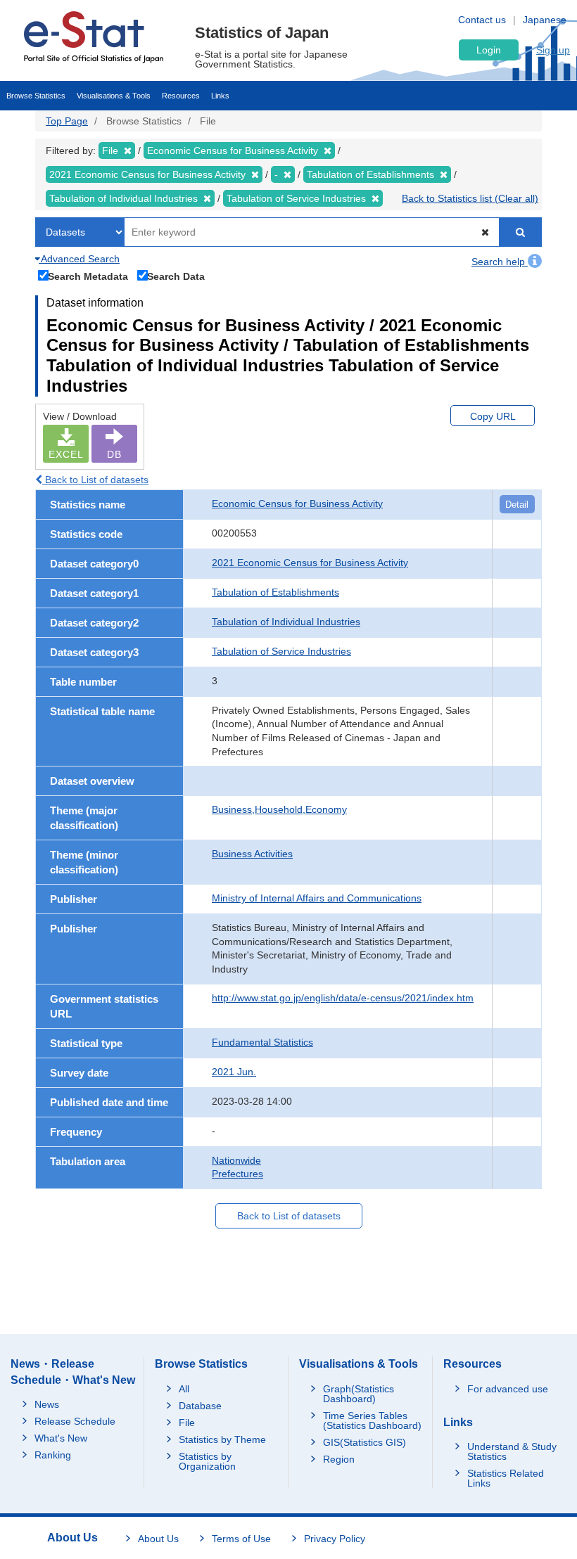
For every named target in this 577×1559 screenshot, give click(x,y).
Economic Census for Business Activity (297, 503)
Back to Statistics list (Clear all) (470, 198)
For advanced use (507, 1389)
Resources (181, 95)
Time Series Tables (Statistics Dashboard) (372, 1420)
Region (339, 1459)
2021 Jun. (234, 1071)
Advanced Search (79, 259)
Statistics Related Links (505, 1478)
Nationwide (236, 1160)
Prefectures (237, 1173)
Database (200, 1406)
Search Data (176, 276)
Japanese (544, 20)
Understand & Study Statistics (512, 1451)
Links (220, 95)
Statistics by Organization (207, 1461)
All (184, 1389)
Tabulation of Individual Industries (286, 621)
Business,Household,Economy (279, 809)
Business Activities (252, 853)
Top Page (67, 121)
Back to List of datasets (95, 480)
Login (488, 50)
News (46, 1404)
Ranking (52, 1455)
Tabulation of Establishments (275, 592)
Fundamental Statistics (262, 1042)
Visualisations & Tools (114, 95)
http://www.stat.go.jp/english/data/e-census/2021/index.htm (343, 997)
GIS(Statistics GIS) (364, 1442)
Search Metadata (88, 276)
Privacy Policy (334, 1539)
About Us (158, 1539)
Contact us (482, 20)
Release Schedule (74, 1421)
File (187, 1423)
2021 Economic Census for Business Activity (310, 562)
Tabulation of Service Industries (281, 651)
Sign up (553, 50)
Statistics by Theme (222, 1439)
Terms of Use (241, 1539)
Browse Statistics (35, 95)
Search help (499, 261)
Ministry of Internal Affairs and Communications (316, 898)
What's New (60, 1438)
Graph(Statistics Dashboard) (358, 1394)
